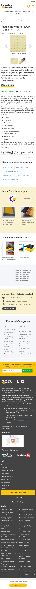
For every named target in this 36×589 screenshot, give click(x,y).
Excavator (7, 346)
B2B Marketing (5, 473)
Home (2, 465)
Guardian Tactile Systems (15, 33)
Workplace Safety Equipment (27, 575)
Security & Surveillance (25, 539)
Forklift (6, 349)
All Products (4, 20)
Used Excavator (24, 348)
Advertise (32, 1)
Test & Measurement (24, 542)
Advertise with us (5, 482)
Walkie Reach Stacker (25, 354)
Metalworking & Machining (26, 518)
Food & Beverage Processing (9, 542)
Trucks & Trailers (23, 548)
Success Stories (5, 485)
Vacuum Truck (23, 351)
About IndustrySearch (7, 471)
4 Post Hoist (7, 327)
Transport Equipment (24, 545)
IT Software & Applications (8, 567)
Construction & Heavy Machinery (19, 20)
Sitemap (3, 488)
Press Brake (23, 329)
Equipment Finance (10, 344)
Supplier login (18, 497)
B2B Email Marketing (6, 476)
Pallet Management (24, 531)
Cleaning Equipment (6, 518)
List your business (18, 492)
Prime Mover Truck (25, 331)
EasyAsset (21, 420)
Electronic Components (7, 539)
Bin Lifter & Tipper (9, 329)
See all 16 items (28, 198)
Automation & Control (7, 509)
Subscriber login (18, 502)
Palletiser (22, 326)
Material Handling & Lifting (26, 515)
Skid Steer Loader (24, 341)
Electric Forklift (8, 341)
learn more (9, 309)
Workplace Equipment (25, 572)
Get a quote (18, 585)
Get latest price (15, 30)
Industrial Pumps (5, 558)
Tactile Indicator (5, 22)
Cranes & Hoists (5, 531)
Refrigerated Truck (25, 334)
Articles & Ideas (5, 468)
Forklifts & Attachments (7, 545)
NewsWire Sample (6, 479)
